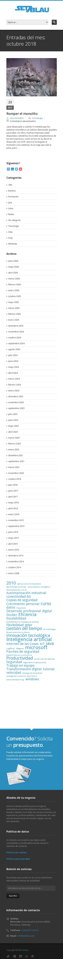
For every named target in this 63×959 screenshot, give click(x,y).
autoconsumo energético (39, 587)
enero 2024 (13, 390)
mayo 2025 (13, 302)
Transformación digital (23, 669)
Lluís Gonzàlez (17, 118)
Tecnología (37, 118)
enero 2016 (13, 514)
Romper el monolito (22, 113)
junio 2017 (13, 490)
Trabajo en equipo (20, 665)
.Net (10, 184)
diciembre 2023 (15, 396)
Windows (12, 243)
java (50, 643)
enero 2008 (13, 573)
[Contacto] (19, 775)
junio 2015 (13, 532)
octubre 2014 (14, 567)
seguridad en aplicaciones (34, 662)
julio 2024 (12, 355)
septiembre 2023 (16, 408)
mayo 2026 (13, 266)
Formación (13, 196)
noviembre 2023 (16, 402)
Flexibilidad (15, 624)
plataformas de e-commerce (19, 655)
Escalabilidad (16, 618)
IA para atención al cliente (18, 632)
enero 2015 (13, 549)
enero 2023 (13, 449)
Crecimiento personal (22, 603)
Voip (10, 237)
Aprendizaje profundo (16, 587)
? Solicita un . (29, 741)
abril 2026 (13, 272)
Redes (11, 214)
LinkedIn (20, 956)
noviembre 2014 (16, 561)
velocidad (13, 672)
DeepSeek (21, 608)
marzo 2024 (14, 378)
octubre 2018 (14, 479)
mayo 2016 (13, 502)
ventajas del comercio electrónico (21, 676)
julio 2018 (12, 484)
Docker (11, 614)
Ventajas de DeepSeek (32, 673)
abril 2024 (13, 372)
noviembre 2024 (16, 331)
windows (32, 679)
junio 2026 (13, 260)
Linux (10, 208)
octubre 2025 (14, 296)
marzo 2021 (14, 467)
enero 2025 (13, 319)
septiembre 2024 (16, 343)
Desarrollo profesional (23, 610)
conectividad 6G (18, 596)
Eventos (12, 190)
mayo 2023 (13, 426)
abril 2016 (13, 508)
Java (10, 202)
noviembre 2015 (16, 520)
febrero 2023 (14, 443)
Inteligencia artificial (29, 639)
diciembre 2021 (15, 455)
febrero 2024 (14, 384)
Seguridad (14, 661)
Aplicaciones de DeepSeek (29, 584)
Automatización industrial (26, 592)
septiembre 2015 (16, 526)
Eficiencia (27, 614)
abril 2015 (13, 543)
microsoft (36, 647)
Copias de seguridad (21, 600)
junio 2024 (13, 361)
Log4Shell (10, 648)
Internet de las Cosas (22, 643)
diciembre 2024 (15, 325)
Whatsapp (32, 956)
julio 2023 (12, 414)
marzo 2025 (14, 308)
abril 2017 (13, 496)
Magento (20, 648)
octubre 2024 (14, 337)
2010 (11, 582)
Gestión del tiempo (24, 628)
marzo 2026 (14, 278)
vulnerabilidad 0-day (15, 679)
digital (47, 610)
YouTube (26, 956)
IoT (42, 643)
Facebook (14, 956)
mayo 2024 (13, 367)
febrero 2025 (14, 314)
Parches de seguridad (22, 651)
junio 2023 (13, 420)
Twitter (8, 956)
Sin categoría (14, 220)
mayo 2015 (13, 538)
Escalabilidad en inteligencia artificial (22, 622)
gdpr (28, 624)
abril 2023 (13, 431)
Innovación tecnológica (28, 635)
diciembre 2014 (15, 555)
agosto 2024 (14, 349)
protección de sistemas (44, 659)
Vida (10, 232)
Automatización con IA (16, 590)
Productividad (19, 658)
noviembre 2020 (16, 473)
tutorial (48, 669)
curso (46, 603)
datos (10, 607)
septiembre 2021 (16, 461)
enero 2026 (13, 290)
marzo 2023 (14, 437)
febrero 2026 (14, 284)
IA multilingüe (50, 629)
